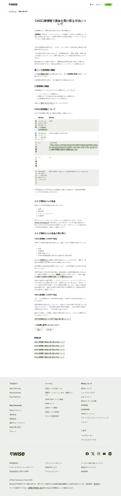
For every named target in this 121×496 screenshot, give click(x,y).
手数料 (36, 149)
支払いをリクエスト (47, 103)
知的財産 (84, 471)
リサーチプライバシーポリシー (21, 467)
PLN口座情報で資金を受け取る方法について (49, 357)
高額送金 (12, 419)
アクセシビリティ (52, 471)
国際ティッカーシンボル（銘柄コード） (59, 394)
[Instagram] (98, 454)
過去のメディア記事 (89, 401)
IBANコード (49, 403)
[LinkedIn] (110, 454)
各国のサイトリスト (89, 467)
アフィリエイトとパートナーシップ (95, 418)
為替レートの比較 (52, 412)
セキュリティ (86, 397)
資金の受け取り (15, 427)
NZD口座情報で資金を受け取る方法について (49, 353)
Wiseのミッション (88, 414)
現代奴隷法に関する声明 (18, 471)
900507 (97, 484)
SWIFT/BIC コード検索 (54, 399)
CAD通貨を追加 (43, 74)
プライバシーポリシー (53, 463)
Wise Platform (15, 397)
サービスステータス (89, 440)
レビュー (84, 422)
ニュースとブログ (88, 393)
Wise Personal (15, 388)
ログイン (98, 4)
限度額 (36, 163)
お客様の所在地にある (35, 488)
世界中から (44, 260)
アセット (12, 431)
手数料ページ (60, 274)
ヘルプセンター (87, 435)
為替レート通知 (51, 408)
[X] (93, 454)
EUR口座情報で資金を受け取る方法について (49, 346)
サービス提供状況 (52, 416)
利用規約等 (13, 463)
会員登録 (108, 4)
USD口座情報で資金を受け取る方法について (49, 342)
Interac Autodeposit (42, 223)
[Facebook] (87, 454)
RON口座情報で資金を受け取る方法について (49, 349)
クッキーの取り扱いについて (92, 463)
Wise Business (15, 393)
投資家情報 (85, 409)
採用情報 (84, 405)
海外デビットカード (17, 423)
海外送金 (12, 415)
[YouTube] (104, 454)
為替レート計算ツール (53, 388)
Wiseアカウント (15, 410)
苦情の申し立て (51, 467)
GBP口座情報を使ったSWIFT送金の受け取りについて (53, 319)
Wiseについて (86, 388)
